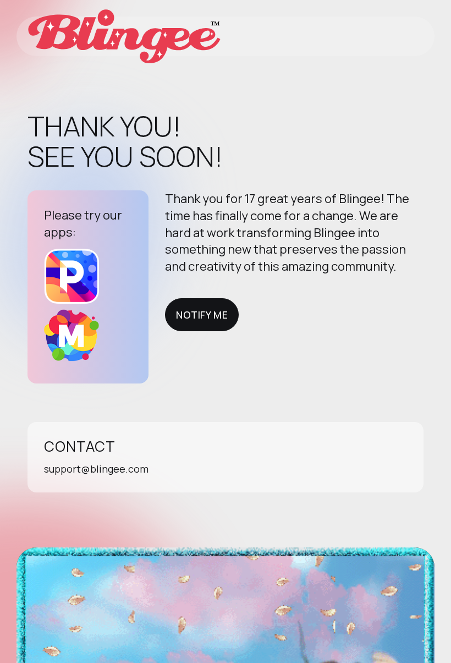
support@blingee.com (96, 468)
